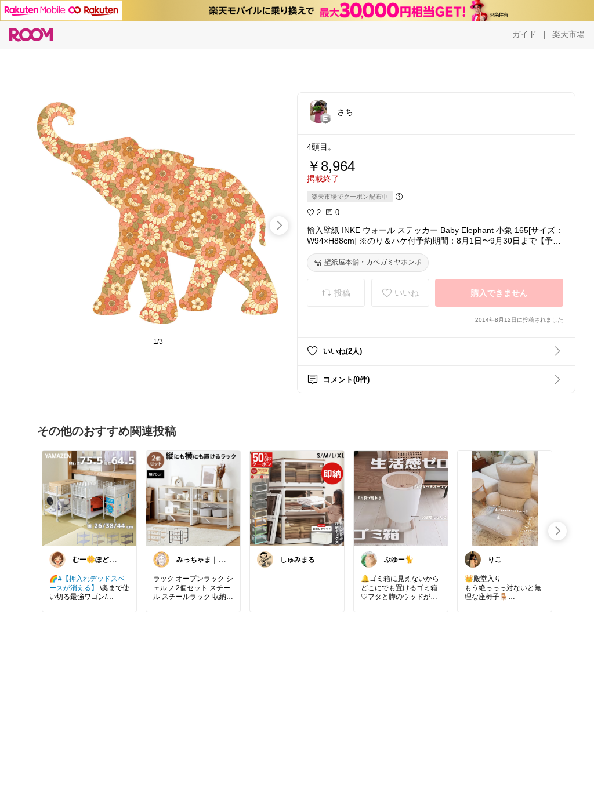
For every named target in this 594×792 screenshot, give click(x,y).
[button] (318, 111)
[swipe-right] (279, 225)
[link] (89, 497)
